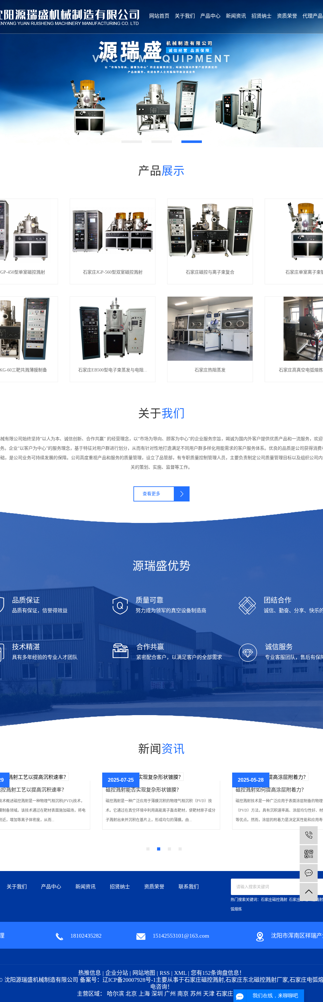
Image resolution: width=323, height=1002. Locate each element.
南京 (183, 994)
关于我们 (185, 16)
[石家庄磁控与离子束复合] (210, 230)
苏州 (196, 994)
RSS (165, 973)
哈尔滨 (115, 994)
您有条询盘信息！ (218, 973)
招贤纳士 (261, 16)
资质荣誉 (287, 16)
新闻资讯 (236, 16)
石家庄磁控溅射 (274, 900)
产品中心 (210, 16)
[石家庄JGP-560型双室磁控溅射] (112, 230)
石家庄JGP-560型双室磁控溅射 (113, 272)
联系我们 (189, 886)
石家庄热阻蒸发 (210, 370)
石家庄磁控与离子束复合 (210, 272)
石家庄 (224, 994)
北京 (131, 994)
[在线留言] (309, 873)
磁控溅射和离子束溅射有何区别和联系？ (151, 789)
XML (180, 973)
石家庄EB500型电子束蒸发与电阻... (112, 370)
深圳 (157, 994)
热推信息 (89, 973)
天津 (208, 994)
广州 (170, 994)
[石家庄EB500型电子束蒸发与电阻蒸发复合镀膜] (112, 328)
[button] (131, 141)
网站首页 (159, 16)
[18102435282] (309, 835)
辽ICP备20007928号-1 (129, 980)
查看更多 (151, 493)
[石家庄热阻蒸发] (210, 328)
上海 (144, 994)
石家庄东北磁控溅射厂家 (257, 980)
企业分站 (116, 973)
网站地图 (143, 973)
